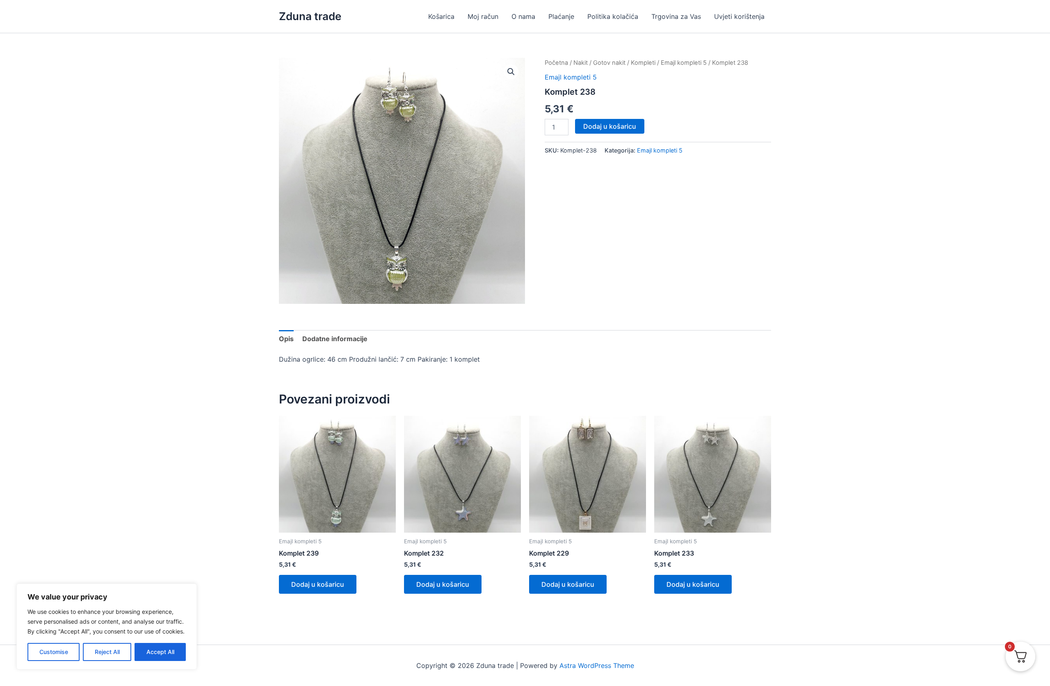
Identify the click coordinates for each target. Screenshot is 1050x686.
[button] (511, 71)
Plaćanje (561, 16)
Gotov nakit (609, 62)
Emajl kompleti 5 (684, 62)
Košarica (441, 16)
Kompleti (643, 62)
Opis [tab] (286, 339)
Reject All (107, 651)
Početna (556, 62)
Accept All (160, 651)
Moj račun (483, 16)
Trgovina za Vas (676, 16)
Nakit (580, 62)
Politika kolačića (612, 16)
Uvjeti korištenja (739, 16)
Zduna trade (310, 16)
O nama (523, 16)
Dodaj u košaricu (609, 126)
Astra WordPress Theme (596, 665)
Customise (53, 651)
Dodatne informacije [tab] (335, 339)
